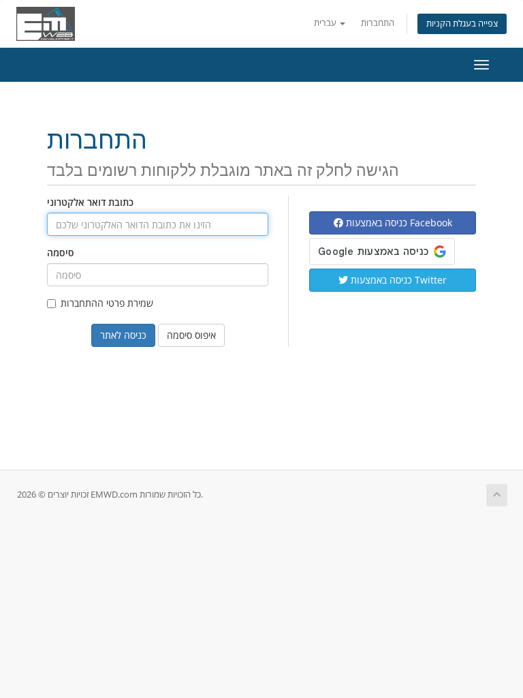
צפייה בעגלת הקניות (462, 23)
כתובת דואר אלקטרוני (90, 202)
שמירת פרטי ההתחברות (107, 303)
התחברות (377, 23)
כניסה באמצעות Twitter (397, 279)
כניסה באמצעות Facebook (397, 222)
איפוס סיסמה (191, 335)
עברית (326, 23)
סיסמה (60, 252)
